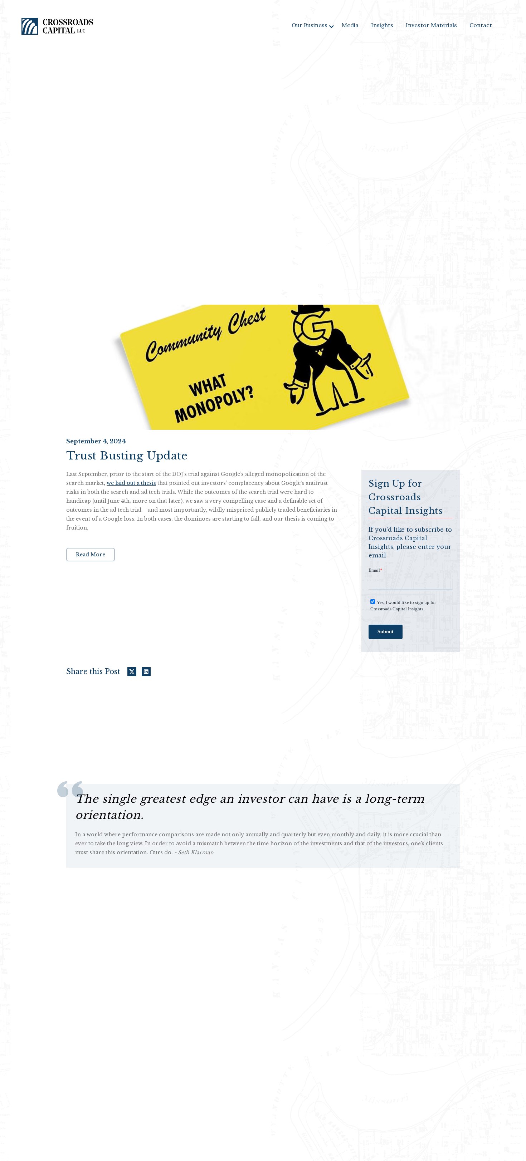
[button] (313, 26)
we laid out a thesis (131, 483)
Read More (90, 554)
